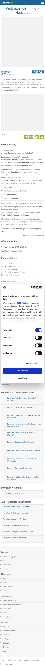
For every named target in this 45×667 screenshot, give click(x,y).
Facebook (6, 635)
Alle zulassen (22, 371)
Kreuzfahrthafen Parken (12, 604)
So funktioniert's (9, 591)
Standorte (6, 609)
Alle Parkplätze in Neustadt (13, 493)
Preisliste (6, 617)
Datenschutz (7, 587)
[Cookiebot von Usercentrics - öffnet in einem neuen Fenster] (31, 287)
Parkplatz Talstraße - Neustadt (14, 538)
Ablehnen (22, 378)
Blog (4, 561)
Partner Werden (9, 631)
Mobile (5, 613)
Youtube (6, 651)
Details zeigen (31, 363)
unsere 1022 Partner (19, 303)
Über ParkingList (9, 556)
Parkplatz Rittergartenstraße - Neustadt (18, 531)
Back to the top (6, 664)
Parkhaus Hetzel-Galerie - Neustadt (16, 507)
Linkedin (6, 643)
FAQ (4, 578)
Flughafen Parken (9, 600)
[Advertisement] (22, 112)
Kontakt (6, 626)
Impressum (7, 565)
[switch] (38, 338)
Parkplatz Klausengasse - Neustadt (16, 525)
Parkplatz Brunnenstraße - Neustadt (16, 519)
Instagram (7, 639)
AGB (4, 582)
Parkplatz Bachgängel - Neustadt (15, 513)
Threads (6, 647)
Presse (5, 569)
